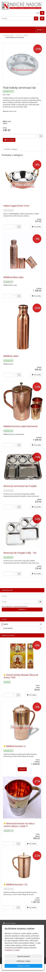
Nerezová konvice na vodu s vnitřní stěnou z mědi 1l (19, 825)
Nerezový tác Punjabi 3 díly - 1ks (19, 552)
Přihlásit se (22, 609)
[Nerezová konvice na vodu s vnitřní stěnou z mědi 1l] (22, 797)
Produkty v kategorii (11, 149)
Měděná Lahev (11, 356)
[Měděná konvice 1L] (22, 722)
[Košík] (42, 13)
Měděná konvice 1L (16, 746)
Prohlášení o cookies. (12, 950)
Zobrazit (22, 769)
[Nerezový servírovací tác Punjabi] (23, 466)
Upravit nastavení (23, 956)
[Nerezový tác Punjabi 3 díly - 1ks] (23, 531)
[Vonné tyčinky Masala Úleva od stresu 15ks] (22, 655)
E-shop (18, 35)
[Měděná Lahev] (23, 327)
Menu (41, 30)
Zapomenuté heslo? (21, 606)
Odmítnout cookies (23, 961)
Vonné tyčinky (22, 628)
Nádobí (25, 35)
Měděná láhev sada (13, 277)
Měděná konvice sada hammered (20, 426)
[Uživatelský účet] (42, 18)
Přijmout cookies (23, 966)
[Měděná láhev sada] (23, 253)
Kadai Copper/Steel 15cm (16, 205)
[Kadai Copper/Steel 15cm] (23, 180)
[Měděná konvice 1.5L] (22, 865)
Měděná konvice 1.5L (17, 884)
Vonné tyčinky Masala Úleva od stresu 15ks (21, 676)
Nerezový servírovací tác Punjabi (20, 486)
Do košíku (10, 140)
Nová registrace (7, 606)
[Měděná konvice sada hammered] (23, 402)
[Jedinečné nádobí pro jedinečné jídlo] (23, 5)
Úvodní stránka (8, 35)
